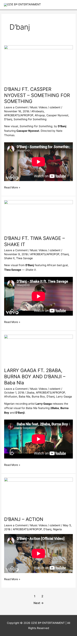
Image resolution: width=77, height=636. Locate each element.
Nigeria (57, 529)
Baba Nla (24, 396)
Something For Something (30, 119)
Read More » (12, 187)
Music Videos (38, 107)
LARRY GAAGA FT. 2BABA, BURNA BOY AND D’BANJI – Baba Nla (34, 376)
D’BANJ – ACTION (23, 519)
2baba (30, 392)
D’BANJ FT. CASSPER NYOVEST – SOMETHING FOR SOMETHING (37, 95)
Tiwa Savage (24, 258)
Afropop (40, 115)
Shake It (9, 258)
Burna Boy (38, 396)
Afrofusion (10, 396)
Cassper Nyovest (57, 115)
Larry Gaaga (64, 396)
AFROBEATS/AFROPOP (18, 115)
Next (39, 603)
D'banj (8, 119)
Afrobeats (37, 111)
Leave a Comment (16, 107)
